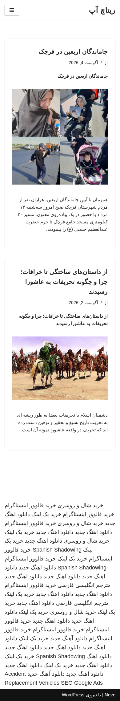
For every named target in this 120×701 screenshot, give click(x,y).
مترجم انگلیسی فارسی (84, 585)
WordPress (73, 694)
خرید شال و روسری (80, 505)
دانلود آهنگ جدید (68, 638)
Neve (110, 694)
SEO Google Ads (82, 683)
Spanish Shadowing (57, 550)
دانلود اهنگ (99, 656)
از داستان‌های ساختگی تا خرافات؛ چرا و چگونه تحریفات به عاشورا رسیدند (64, 281)
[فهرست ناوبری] (12, 10)
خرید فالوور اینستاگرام (30, 505)
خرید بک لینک (46, 514)
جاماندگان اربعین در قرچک (73, 51)
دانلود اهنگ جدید (93, 532)
